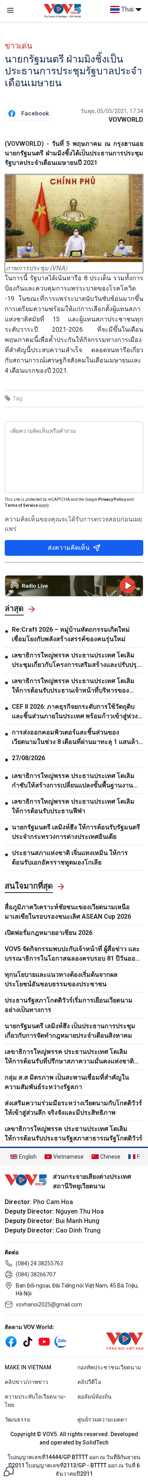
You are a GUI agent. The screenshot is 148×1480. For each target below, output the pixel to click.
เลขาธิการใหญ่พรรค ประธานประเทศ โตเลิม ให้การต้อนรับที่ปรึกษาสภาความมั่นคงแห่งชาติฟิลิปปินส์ (69, 1057)
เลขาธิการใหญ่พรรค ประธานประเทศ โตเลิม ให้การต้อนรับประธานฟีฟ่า (73, 806)
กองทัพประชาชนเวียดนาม (109, 1367)
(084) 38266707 (36, 1274)
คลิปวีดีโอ (89, 1382)
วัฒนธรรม (17, 1419)
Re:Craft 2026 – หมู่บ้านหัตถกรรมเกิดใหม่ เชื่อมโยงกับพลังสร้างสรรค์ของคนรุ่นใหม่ (71, 634)
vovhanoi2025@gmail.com (49, 1304)
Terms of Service (21, 505)
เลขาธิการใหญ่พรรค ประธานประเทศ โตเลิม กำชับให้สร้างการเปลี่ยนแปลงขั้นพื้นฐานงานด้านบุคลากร (73, 781)
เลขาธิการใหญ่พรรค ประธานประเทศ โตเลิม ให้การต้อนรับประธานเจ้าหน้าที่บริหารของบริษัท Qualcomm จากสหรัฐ (73, 686)
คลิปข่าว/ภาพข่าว (26, 1382)
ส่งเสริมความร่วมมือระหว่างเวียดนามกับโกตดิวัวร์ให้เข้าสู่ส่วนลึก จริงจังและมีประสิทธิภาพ (73, 1107)
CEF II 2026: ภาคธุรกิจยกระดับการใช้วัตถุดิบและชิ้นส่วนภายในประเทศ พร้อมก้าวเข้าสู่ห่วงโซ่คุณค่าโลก (75, 712)
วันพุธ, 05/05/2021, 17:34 (112, 111)
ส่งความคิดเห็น (69, 547)
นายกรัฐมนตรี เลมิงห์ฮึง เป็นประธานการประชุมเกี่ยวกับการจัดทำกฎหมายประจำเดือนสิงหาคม (70, 1030)
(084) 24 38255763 (39, 1263)
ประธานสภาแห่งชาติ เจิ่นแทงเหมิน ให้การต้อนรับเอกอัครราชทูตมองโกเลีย (70, 857)
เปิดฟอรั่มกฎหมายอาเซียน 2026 (48, 932)
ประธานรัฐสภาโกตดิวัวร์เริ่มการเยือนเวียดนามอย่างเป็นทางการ (69, 1005)
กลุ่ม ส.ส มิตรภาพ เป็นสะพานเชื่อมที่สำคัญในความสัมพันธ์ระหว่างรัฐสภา (67, 1082)
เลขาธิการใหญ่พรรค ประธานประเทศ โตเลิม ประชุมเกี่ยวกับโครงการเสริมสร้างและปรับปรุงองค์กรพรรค (76, 660)
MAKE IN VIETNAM (28, 1367)
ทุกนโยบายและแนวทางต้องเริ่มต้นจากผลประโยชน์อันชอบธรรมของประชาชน (61, 979)
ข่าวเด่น (18, 46)
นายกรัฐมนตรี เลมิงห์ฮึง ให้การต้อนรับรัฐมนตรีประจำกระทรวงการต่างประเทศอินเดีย (76, 831)
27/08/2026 (28, 758)
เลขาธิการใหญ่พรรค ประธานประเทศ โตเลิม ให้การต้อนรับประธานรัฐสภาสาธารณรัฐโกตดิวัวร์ (73, 1133)
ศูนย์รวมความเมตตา (102, 1419)
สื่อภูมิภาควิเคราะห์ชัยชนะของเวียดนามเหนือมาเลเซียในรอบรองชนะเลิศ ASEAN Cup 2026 (68, 911)
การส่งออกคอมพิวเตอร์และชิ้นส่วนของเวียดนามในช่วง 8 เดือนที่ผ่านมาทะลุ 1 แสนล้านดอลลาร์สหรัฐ (77, 738)
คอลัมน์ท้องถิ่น (94, 1396)
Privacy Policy (112, 499)
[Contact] (8, 1470)
